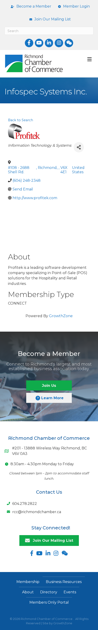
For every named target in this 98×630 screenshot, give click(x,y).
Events (70, 592)
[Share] (79, 147)
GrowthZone (61, 316)
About (28, 592)
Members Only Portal (49, 602)
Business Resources (64, 582)
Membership (27, 582)
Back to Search (20, 120)
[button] (49, 385)
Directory (48, 592)
